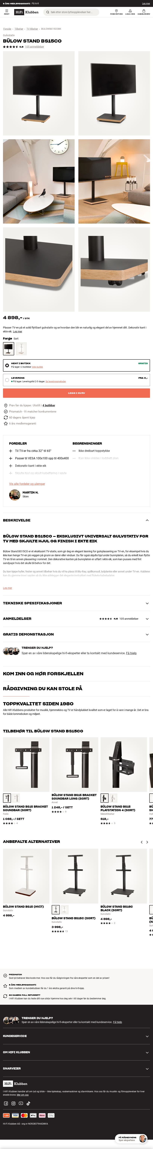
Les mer (17, 331)
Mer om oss (23, 1095)
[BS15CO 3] (39, 181)
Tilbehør (19, 28)
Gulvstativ (9, 35)
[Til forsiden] (26, 12)
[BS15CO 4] (114, 181)
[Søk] (48, 12)
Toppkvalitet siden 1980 (38, 704)
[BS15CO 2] (114, 93)
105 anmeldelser (34, 46)
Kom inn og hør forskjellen (43, 674)
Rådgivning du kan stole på (42, 689)
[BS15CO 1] (39, 93)
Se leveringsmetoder (56, 381)
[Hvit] (21, 348)
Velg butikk (37, 367)
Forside (7, 28)
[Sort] (8, 348)
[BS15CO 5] (39, 269)
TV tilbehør (32, 28)
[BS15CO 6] (114, 269)
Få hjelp (131, 653)
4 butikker (49, 405)
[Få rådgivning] (142, 1138)
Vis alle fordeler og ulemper (27, 484)
